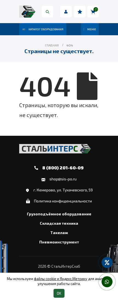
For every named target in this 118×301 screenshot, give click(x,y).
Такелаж (59, 233)
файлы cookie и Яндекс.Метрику (60, 278)
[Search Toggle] (47, 11)
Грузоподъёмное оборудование (59, 214)
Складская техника (59, 223)
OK (59, 293)
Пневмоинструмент (59, 242)
